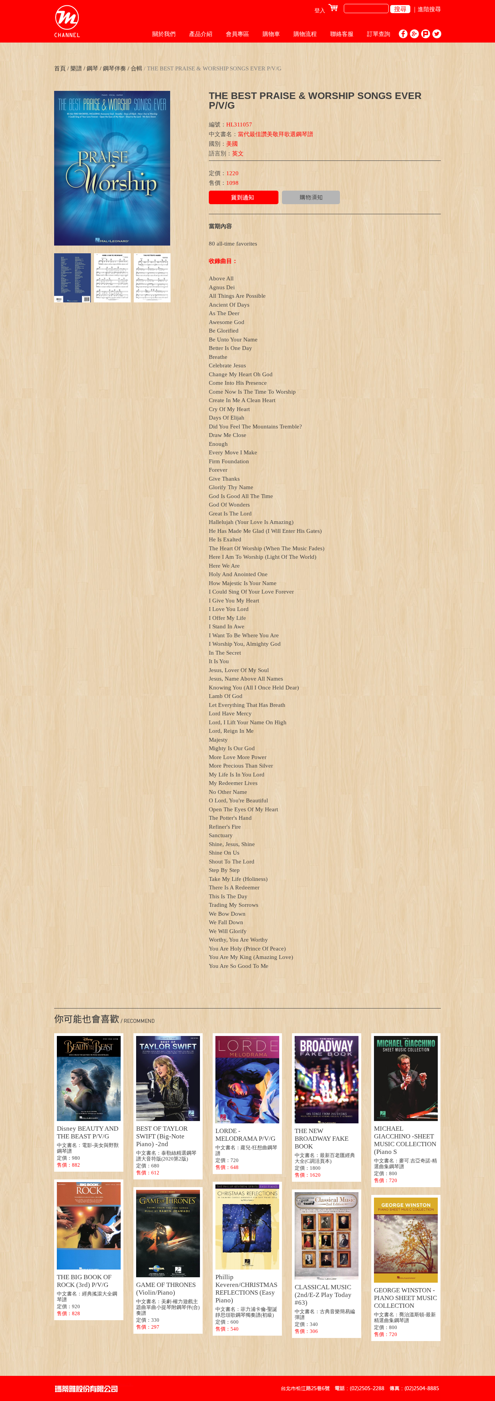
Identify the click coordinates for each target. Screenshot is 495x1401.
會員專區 (237, 34)
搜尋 (400, 9)
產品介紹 (200, 34)
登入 (319, 11)
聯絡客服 (341, 34)
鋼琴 (92, 68)
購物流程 (305, 34)
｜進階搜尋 (426, 9)
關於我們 (164, 34)
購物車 (271, 34)
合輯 (135, 68)
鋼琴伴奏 (113, 68)
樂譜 (76, 68)
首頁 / (61, 68)
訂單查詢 (378, 34)
